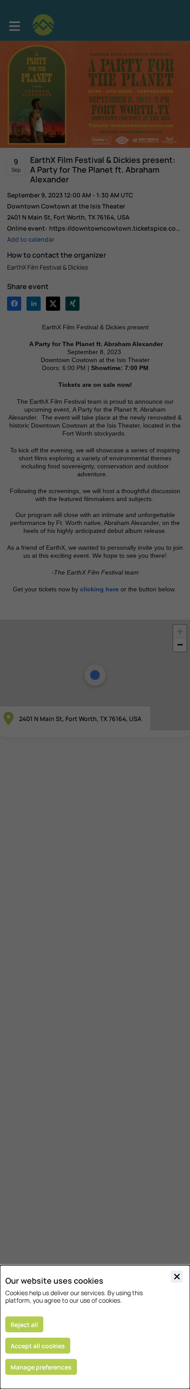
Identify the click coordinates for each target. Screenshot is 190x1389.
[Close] (177, 1276)
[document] (95, 1327)
